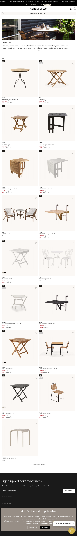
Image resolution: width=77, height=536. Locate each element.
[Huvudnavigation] (2, 8)
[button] (38, 4)
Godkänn (45, 527)
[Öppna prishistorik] (8, 101)
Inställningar (33, 527)
